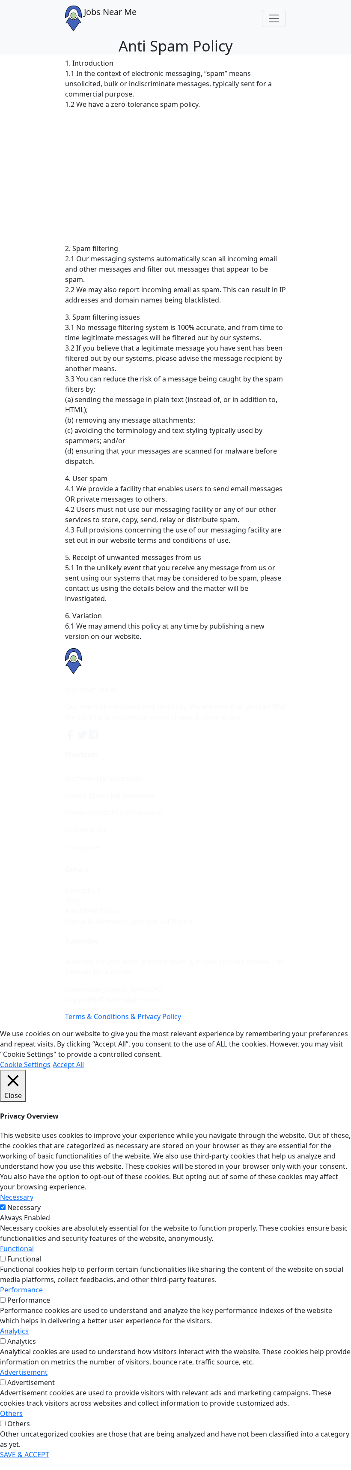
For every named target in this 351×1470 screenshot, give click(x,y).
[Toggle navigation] (274, 18)
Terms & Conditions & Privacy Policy (123, 1016)
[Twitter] (83, 734)
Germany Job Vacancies (103, 778)
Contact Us (83, 890)
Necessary (24, 1207)
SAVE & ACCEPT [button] (24, 1454)
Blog (72, 900)
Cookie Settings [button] (25, 1064)
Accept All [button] (68, 1064)
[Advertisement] (175, 176)
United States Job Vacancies (110, 795)
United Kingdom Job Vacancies (114, 812)
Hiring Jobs (83, 847)
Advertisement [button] (24, 1372)
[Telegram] (94, 734)
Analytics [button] (14, 1331)
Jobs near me (86, 830)
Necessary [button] (16, 1197)
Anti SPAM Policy (92, 911)
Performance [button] (21, 1290)
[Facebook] (71, 734)
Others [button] (11, 1413)
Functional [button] (17, 1248)
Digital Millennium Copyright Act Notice (129, 921)
